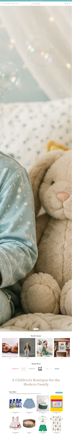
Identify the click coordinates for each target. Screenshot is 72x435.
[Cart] (69, 3)
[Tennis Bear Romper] (56, 424)
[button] (2, 3)
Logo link (12, 366)
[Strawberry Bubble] (15, 424)
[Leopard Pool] (29, 424)
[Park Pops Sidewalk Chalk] (56, 403)
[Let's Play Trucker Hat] (43, 403)
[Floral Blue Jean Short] (29, 403)
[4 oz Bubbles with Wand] (15, 403)
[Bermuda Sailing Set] (43, 424)
